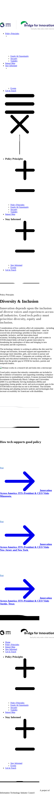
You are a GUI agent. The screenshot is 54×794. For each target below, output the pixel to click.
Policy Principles (17, 205)
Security (13, 58)
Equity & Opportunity (19, 56)
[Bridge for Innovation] (27, 638)
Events (13, 88)
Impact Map (10, 63)
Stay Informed (16, 265)
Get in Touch (10, 91)
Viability (14, 61)
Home (7, 642)
